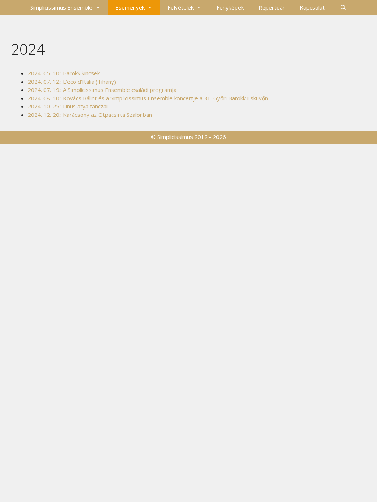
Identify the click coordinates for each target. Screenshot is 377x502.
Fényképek (230, 7)
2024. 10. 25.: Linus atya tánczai (68, 106)
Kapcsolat (312, 7)
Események (130, 7)
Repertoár (271, 7)
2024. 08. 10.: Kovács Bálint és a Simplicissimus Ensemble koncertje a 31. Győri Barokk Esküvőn (148, 98)
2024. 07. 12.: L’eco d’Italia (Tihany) (72, 81)
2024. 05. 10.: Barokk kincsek (64, 73)
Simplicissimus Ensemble (61, 7)
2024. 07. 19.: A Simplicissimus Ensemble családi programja (102, 89)
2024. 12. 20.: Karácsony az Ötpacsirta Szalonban (90, 114)
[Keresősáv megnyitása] (343, 7)
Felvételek (181, 7)
